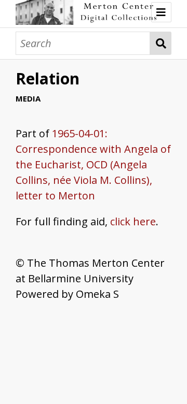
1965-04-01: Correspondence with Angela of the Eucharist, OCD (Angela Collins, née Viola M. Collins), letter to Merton (93, 164)
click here (133, 221)
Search (160, 43)
